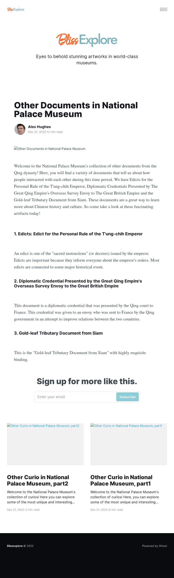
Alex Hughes (39, 127)
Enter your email (86, 397)
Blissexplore (15, 546)
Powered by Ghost (154, 546)
